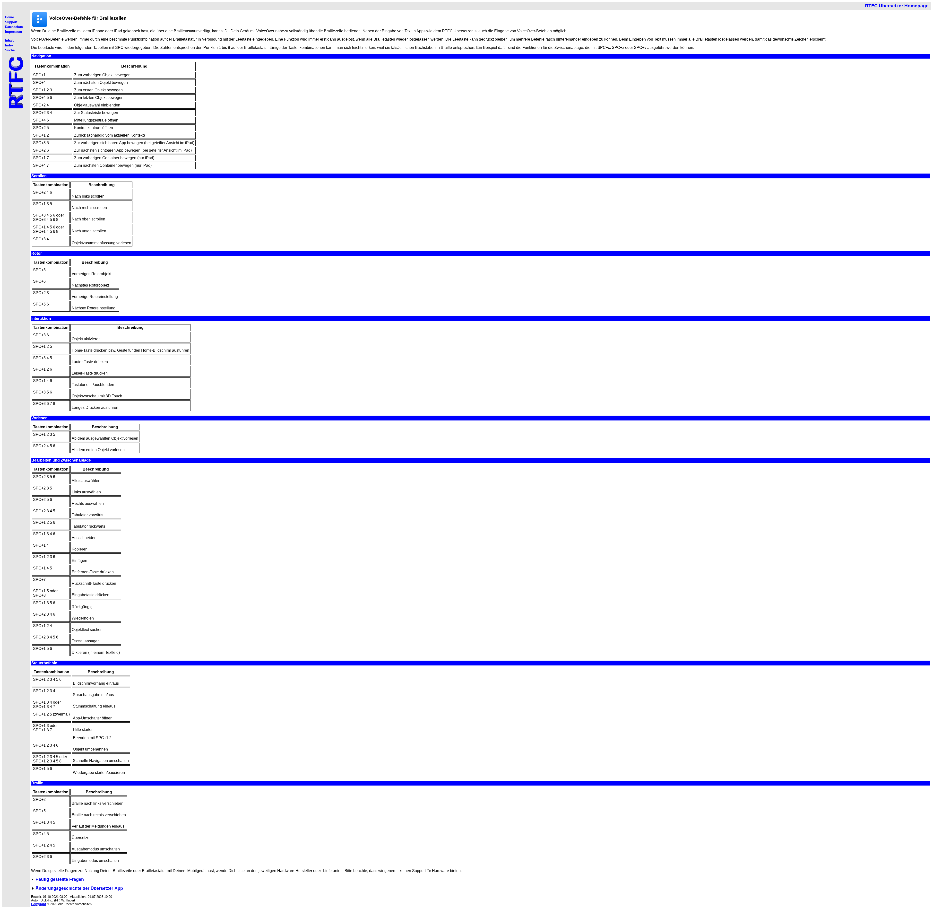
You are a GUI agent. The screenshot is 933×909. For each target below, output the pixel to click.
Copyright (38, 904)
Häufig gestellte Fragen (59, 879)
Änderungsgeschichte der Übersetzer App (79, 888)
